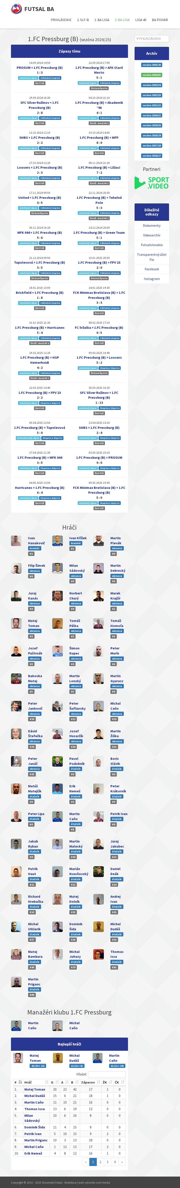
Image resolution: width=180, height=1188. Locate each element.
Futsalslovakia (152, 245)
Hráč (28, 1082)
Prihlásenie (61, 20)
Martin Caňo (34, 1102)
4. (15, 1109)
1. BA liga (101, 20)
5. (15, 1115)
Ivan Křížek (78, 538)
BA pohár (160, 20)
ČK (117, 1082)
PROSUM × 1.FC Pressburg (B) (40, 67)
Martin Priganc (36, 1140)
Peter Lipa (36, 813)
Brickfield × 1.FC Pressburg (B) (40, 292)
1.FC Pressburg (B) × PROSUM (99, 457)
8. (15, 1140)
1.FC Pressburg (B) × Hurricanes (40, 327)
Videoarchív (151, 235)
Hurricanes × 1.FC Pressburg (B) (40, 487)
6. (15, 1127)
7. (15, 1133)
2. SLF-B (83, 20)
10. (16, 1153)
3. (15, 1102)
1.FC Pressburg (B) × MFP (99, 137)
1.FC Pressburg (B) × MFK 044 (39, 457)
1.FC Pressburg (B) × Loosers (99, 357)
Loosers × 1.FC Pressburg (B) (39, 167)
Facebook (152, 269)
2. (15, 1095)
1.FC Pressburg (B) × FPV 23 (99, 262)
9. (15, 1146)
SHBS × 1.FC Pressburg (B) (39, 137)
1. (15, 1089)
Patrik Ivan (119, 813)
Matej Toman (34, 1089)
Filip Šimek (36, 565)
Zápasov (88, 1082)
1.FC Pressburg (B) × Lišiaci (99, 167)
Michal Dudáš (34, 1095)
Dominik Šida (34, 1127)
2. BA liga (122, 20)
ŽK (105, 1082)
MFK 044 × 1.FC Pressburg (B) (39, 232)
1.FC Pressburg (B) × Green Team (99, 232)
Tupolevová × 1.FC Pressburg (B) (39, 262)
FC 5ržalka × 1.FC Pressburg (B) (99, 327)
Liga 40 (140, 20)
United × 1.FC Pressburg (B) (39, 197)
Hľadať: (81, 1074)
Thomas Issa (34, 1109)
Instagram (152, 278)
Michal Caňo (34, 1146)
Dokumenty (151, 225)
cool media (103, 1182)
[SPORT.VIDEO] (152, 183)
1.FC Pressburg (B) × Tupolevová (39, 427)
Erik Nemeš (33, 1153)
